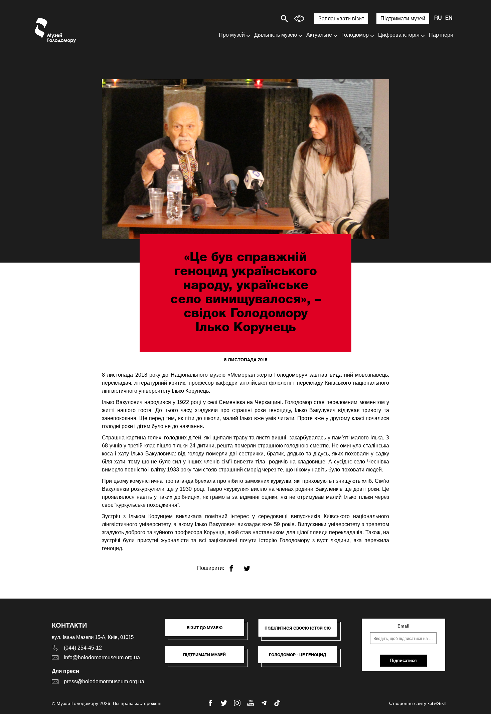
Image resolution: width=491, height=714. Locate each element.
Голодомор (355, 35)
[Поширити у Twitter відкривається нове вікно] (251, 566)
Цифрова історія (399, 35)
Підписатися (403, 660)
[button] (208, 631)
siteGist (437, 703)
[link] (208, 658)
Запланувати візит (341, 18)
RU (438, 18)
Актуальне (319, 35)
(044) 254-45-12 (83, 648)
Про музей (232, 35)
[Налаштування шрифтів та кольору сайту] (299, 18)
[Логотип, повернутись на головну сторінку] (56, 30)
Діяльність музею (275, 35)
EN (449, 18)
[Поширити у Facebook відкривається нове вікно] (235, 566)
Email (403, 626)
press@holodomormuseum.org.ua (104, 681)
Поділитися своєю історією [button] (298, 628)
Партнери (441, 35)
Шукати (261, 18)
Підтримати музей (402, 18)
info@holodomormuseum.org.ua (102, 657)
